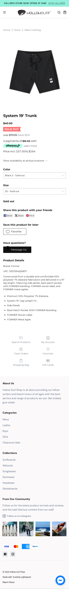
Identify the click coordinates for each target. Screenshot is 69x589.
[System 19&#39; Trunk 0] (34, 71)
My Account (48, 342)
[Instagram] (12, 554)
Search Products (21, 342)
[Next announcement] (64, 3)
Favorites (48, 353)
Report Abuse (9, 582)
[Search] (59, 12)
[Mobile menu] (4, 12)
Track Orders (21, 353)
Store (17, 30)
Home (6, 30)
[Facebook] (5, 554)
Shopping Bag (21, 365)
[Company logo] (34, 12)
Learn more (30, 145)
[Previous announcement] (4, 3)
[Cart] (64, 12)
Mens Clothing (33, 30)
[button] (14, 231)
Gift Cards (48, 365)
